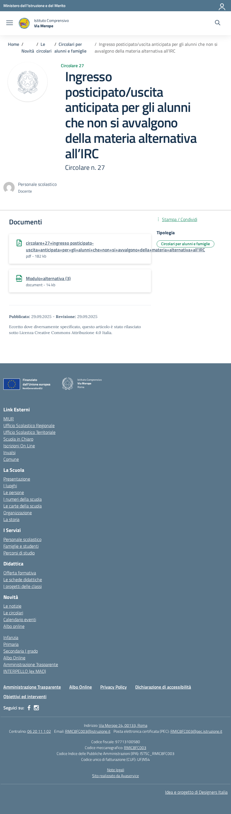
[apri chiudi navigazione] (9, 23)
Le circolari (13, 612)
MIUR (8, 418)
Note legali (115, 770)
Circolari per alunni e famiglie (185, 244)
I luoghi (10, 485)
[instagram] (36, 707)
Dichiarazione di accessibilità (163, 687)
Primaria (11, 644)
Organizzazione (17, 512)
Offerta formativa (19, 572)
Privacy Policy (113, 687)
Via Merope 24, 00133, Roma (123, 725)
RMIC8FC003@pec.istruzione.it (196, 731)
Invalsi (9, 452)
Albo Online (14, 657)
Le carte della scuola (22, 505)
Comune (11, 459)
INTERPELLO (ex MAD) (24, 671)
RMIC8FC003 (135, 747)
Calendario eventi (19, 619)
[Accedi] (222, 5)
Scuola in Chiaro (18, 439)
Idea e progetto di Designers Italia (196, 792)
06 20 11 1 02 (39, 731)
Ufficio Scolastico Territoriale (29, 432)
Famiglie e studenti (21, 546)
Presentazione (16, 478)
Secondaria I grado (20, 651)
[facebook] (29, 707)
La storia (11, 519)
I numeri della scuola (22, 499)
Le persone (13, 492)
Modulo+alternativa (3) (48, 278)
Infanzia (10, 637)
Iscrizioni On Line (19, 445)
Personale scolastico (22, 539)
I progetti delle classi (22, 586)
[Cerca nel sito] (217, 23)
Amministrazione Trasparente (30, 664)
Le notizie (12, 606)
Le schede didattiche (22, 579)
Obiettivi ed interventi (24, 696)
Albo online (14, 626)
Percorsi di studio (19, 552)
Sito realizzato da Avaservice (115, 776)
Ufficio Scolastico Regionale (29, 425)
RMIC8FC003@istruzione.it (87, 731)
